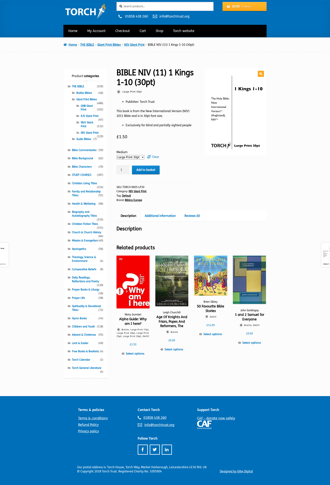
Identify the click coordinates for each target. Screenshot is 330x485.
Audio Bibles (83, 139)
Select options (135, 353)
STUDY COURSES (81, 175)
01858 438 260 (136, 16)
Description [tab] (128, 216)
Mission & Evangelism (85, 240)
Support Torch (208, 410)
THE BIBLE (87, 45)
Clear (155, 157)
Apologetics (79, 249)
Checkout (122, 31)
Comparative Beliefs (84, 269)
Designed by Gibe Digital (236, 471)
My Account (96, 31)
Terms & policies (91, 410)
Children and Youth (83, 326)
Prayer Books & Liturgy (85, 289)
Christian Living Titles (84, 183)
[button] (261, 74)
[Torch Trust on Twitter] (155, 450)
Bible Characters (82, 166)
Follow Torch (148, 438)
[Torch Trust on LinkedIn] (167, 450)
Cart (143, 31)
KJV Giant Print (90, 116)
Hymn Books (79, 318)
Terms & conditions (93, 418)
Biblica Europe (133, 200)
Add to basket (145, 170)
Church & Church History (86, 232)
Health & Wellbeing (83, 203)
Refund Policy (88, 425)
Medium (122, 152)
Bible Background (82, 158)
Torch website (183, 31)
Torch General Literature (86, 368)
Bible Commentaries (84, 150)
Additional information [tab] (160, 216)
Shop (159, 31)
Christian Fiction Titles (85, 224)
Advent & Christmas (84, 334)
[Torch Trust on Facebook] (143, 450)
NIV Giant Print (134, 45)
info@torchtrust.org (174, 16)
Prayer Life (78, 298)
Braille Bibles (84, 93)
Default (126, 195)
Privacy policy (88, 431)
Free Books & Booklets (85, 351)
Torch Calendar (81, 359)
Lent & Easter (80, 343)
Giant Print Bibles (109, 45)
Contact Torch (149, 410)
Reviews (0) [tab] (192, 216)
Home (73, 31)
